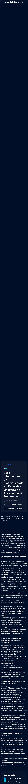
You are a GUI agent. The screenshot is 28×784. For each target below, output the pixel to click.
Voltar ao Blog (9, 464)
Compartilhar (10, 508)
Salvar (20, 508)
